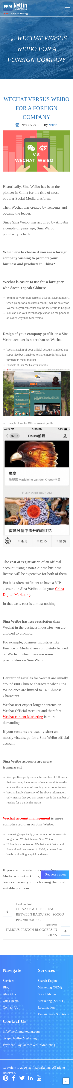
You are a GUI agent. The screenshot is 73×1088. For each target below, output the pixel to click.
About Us (9, 994)
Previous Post (24, 904)
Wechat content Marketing (23, 717)
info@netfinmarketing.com (21, 1031)
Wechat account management (26, 818)
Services (8, 980)
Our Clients (11, 1001)
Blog (9, 39)
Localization (46, 1007)
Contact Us (10, 1007)
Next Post (51, 924)
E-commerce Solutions (53, 1014)
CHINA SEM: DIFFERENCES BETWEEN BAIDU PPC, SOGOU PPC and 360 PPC (40, 914)
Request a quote (55, 874)
